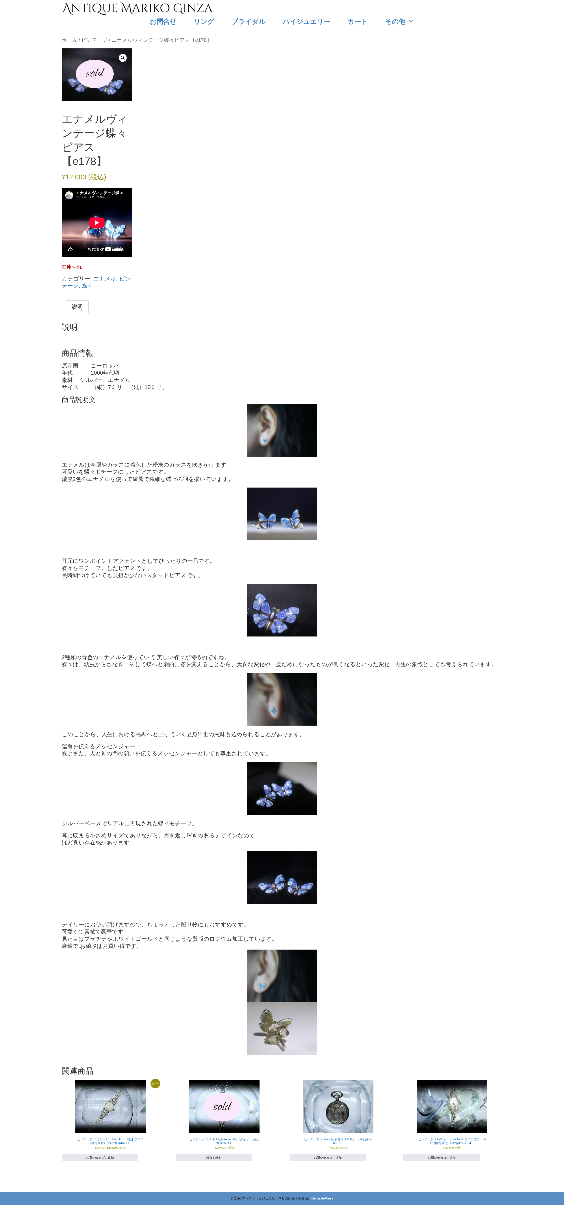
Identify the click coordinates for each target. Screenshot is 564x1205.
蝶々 (87, 285)
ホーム (69, 40)
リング (204, 21)
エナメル (104, 278)
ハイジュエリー (306, 21)
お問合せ (163, 21)
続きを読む (214, 1157)
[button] (123, 58)
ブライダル (249, 21)
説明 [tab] (77, 307)
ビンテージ (94, 40)
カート (358, 21)
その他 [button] (395, 21)
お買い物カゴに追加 (100, 1157)
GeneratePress (322, 1198)
